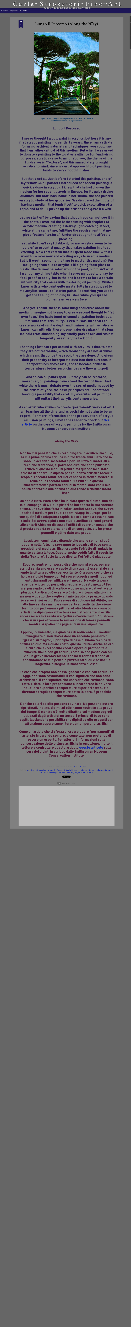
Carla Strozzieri (79, 766)
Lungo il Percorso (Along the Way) (66, 24)
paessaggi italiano (57, 772)
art (63, 770)
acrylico (42, 770)
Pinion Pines (88, 772)
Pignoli (78, 772)
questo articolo (91, 747)
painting (70, 772)
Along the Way (54, 770)
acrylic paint (32, 770)
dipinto (84, 770)
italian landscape (96, 770)
